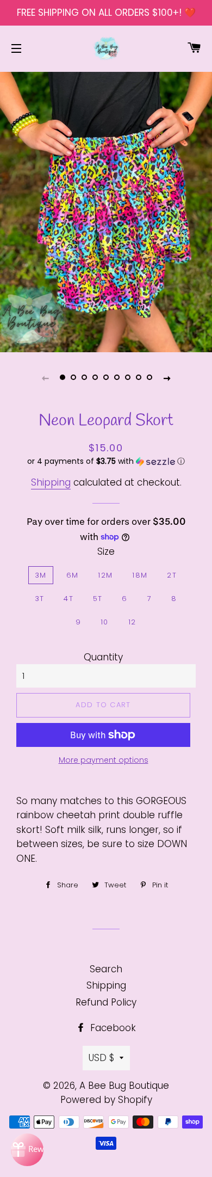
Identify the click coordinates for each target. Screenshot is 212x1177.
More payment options (103, 760)
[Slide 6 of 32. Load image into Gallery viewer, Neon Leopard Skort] (116, 377)
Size (106, 551)
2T (172, 575)
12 (132, 622)
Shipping (51, 482)
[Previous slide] (45, 378)
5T (98, 598)
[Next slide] (167, 378)
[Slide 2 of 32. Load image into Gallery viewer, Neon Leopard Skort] (73, 377)
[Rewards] (27, 1149)
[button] (106, 461)
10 (105, 622)
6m (72, 575)
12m (105, 575)
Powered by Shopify (106, 1099)
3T (40, 598)
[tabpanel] (106, 210)
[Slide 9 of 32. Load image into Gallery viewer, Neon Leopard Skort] (149, 377)
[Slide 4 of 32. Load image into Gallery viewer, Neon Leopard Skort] (95, 377)
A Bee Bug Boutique (124, 1085)
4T (68, 598)
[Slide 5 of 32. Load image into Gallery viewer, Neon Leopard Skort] (106, 377)
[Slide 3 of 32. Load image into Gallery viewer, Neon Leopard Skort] (84, 377)
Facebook (112, 1027)
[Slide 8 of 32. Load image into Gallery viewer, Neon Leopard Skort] (138, 377)
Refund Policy (106, 1002)
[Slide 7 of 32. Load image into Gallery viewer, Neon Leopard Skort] (127, 377)
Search (106, 969)
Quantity (103, 657)
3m (41, 575)
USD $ (101, 1057)
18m (139, 575)
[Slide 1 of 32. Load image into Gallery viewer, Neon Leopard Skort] (62, 377)
